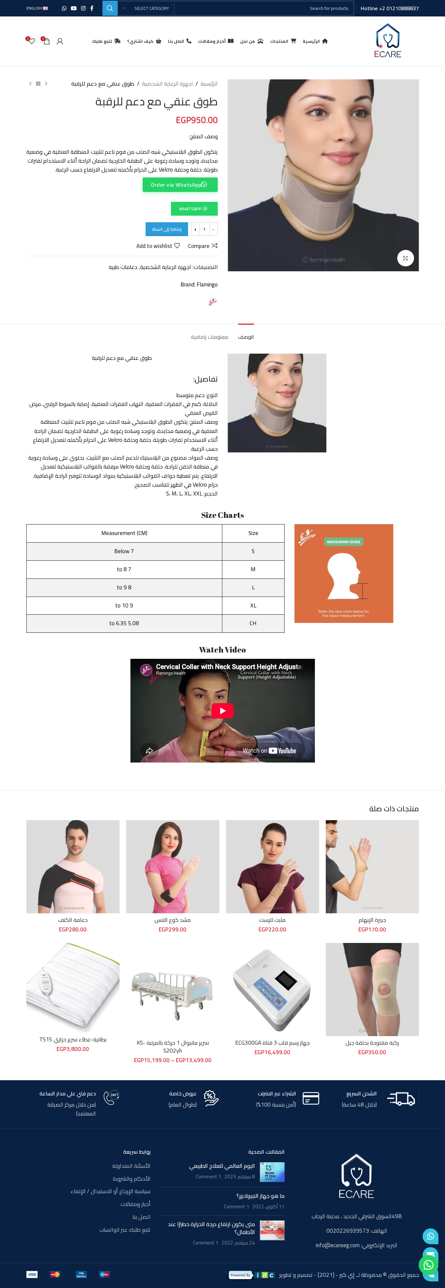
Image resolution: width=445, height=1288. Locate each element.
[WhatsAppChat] (430, 1236)
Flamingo (207, 284)
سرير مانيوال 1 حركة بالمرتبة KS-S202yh (173, 1046)
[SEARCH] (110, 8)
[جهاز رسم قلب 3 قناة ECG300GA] (272, 989)
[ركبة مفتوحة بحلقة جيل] (372, 989)
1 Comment (208, 1176)
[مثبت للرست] (272, 866)
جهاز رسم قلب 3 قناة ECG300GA (272, 1042)
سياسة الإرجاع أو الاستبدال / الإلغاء (110, 1191)
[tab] (246, 334)
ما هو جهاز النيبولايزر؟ (260, 1196)
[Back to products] (38, 84)
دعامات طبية (123, 267)
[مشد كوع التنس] (172, 866)
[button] (194, 208)
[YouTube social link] (74, 8)
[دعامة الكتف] (73, 866)
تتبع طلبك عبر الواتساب (125, 1230)
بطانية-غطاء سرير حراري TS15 (72, 1039)
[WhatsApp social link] (64, 8)
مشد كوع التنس (172, 920)
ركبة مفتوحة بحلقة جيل (372, 1042)
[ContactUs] (430, 1255)
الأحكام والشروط (132, 1179)
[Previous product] (46, 84)
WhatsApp (190, 209)
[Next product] (30, 84)
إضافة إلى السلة (166, 229)
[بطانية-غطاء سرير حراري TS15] (73, 988)
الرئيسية (209, 83)
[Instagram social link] (83, 8)
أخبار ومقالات (136, 1204)
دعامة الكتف (73, 920)
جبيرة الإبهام (372, 920)
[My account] (60, 41)
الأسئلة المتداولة (131, 1166)
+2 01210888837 (399, 8)
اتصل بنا (141, 1217)
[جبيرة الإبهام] (372, 866)
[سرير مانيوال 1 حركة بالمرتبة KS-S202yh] (172, 989)
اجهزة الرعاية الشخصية (167, 83)
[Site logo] (387, 40)
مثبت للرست (272, 920)
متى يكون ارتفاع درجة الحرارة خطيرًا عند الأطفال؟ (211, 1228)
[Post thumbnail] (272, 1172)
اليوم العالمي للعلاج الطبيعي (222, 1166)
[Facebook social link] (92, 8)
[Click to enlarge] (405, 258)
